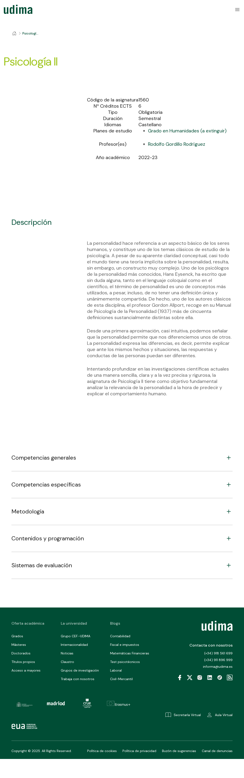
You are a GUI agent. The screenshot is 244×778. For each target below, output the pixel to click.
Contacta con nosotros (211, 645)
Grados (17, 636)
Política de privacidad (139, 751)
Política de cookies (102, 751)
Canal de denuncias (217, 751)
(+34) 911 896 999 (218, 660)
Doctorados (20, 653)
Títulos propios (23, 662)
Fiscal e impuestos (124, 644)
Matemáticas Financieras (129, 653)
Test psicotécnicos (125, 662)
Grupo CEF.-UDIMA (75, 636)
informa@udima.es (218, 666)
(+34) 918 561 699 (218, 653)
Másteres (18, 644)
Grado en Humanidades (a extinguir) (187, 131)
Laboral (116, 670)
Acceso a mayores (26, 670)
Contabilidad (120, 636)
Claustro (67, 662)
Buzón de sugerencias (179, 751)
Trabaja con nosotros (77, 679)
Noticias (67, 653)
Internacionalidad (74, 644)
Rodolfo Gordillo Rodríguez (176, 144)
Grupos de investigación (80, 670)
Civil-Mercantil (121, 679)
